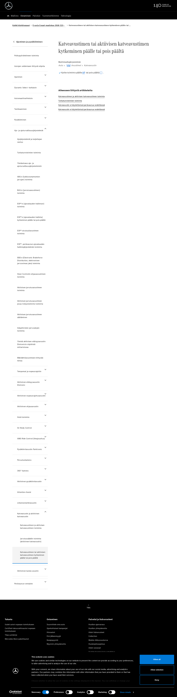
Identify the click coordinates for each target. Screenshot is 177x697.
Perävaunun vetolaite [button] (23, 583)
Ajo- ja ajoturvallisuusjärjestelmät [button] (28, 130)
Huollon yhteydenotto (97, 628)
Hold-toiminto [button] (23, 417)
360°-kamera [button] (22, 470)
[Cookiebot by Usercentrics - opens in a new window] (15, 692)
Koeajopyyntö (52, 640)
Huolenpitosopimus (96, 644)
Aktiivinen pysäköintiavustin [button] (29, 481)
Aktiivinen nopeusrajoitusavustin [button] (31, 395)
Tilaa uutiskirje (11, 635)
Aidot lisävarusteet (96, 632)
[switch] (69, 692)
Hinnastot (51, 632)
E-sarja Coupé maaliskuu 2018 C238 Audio (49, 25)
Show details (125, 692)
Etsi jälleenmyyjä (54, 636)
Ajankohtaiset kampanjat (57, 628)
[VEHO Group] (9, 6)
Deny (157, 680)
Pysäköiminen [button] (20, 119)
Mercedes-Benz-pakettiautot (17, 639)
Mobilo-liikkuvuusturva (98, 640)
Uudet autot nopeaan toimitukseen (19, 624)
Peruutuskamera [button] (24, 460)
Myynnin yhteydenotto (56, 644)
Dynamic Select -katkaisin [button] (25, 87)
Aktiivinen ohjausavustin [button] (27, 406)
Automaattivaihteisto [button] (23, 98)
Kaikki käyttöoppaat (21, 25)
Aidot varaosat (94, 648)
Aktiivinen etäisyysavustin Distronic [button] (28, 383)
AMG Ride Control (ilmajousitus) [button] (31, 438)
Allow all (157, 659)
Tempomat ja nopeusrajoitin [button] (29, 371)
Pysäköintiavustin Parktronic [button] (29, 449)
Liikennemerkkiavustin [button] (26, 503)
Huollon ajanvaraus (96, 624)
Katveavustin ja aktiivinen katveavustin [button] (28, 515)
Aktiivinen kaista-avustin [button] (28, 571)
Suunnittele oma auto (56, 624)
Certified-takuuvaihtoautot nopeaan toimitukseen (20, 629)
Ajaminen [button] (18, 77)
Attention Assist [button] (24, 492)
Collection (92, 636)
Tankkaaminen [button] (20, 109)
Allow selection (157, 670)
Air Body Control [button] (24, 428)
